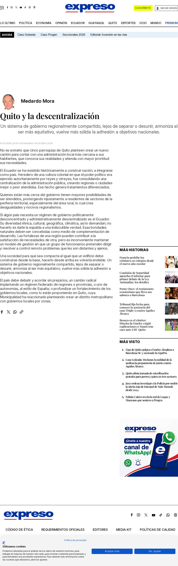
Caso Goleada (26, 34)
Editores (100, 529)
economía (43, 23)
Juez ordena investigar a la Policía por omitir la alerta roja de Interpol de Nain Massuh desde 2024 (151, 386)
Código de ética (19, 529)
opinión (61, 23)
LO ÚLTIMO (7, 23)
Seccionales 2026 (73, 34)
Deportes (128, 23)
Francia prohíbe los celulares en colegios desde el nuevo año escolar (137, 261)
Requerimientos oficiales (62, 529)
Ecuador (78, 23)
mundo (156, 23)
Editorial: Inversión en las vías (108, 34)
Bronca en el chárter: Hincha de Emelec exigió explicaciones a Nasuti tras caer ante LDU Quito (136, 324)
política (25, 23)
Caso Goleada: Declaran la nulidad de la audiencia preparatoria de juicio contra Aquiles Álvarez (149, 363)
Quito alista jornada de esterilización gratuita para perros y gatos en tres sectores (151, 374)
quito (112, 23)
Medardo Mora (37, 101)
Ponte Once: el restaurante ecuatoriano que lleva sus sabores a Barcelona (137, 292)
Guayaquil (96, 23)
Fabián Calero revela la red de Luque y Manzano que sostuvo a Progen (148, 398)
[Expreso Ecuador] (28, 518)
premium (171, 23)
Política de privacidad (75, 540)
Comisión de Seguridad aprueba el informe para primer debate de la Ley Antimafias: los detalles (135, 277)
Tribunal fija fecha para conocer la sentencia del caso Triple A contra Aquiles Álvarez (137, 308)
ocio (143, 23)
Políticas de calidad (157, 529)
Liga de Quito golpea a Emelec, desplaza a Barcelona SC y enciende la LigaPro (150, 351)
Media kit (124, 529)
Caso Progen (49, 34)
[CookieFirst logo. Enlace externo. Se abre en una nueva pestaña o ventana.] (4, 542)
